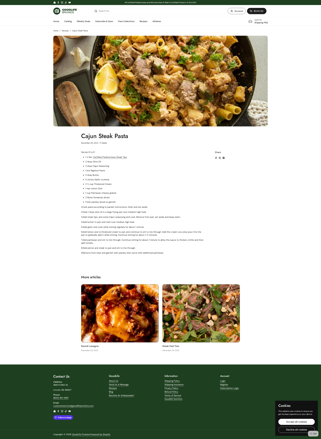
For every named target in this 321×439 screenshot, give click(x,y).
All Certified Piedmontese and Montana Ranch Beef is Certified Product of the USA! (160, 3)
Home (55, 30)
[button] (256, 11)
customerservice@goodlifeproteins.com (73, 405)
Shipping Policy (172, 380)
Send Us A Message (119, 384)
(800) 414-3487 (61, 397)
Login (222, 380)
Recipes (65, 30)
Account (238, 11)
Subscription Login (229, 388)
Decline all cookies (296, 429)
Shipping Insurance (174, 384)
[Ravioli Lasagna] (120, 313)
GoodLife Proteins (81, 434)
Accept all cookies (296, 421)
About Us (113, 380)
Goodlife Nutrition (173, 399)
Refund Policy (171, 391)
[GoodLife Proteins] (65, 11)
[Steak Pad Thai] (201, 313)
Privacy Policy (171, 388)
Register (224, 384)
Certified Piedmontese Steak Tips (110, 157)
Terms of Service (173, 395)
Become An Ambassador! (121, 395)
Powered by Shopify (100, 434)
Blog (111, 391)
